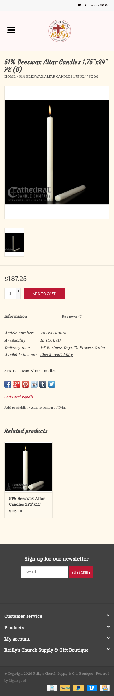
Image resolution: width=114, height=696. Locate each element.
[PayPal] (64, 688)
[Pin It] (25, 384)
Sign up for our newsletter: (57, 559)
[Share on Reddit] (34, 384)
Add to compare (43, 408)
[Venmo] (91, 688)
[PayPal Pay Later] (77, 688)
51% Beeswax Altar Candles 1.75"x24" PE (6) (58, 76)
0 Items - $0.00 (97, 5)
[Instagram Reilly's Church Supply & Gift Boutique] (72, 590)
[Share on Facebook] (7, 384)
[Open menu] (11, 30)
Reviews (72, 316)
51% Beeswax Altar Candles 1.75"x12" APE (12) (27, 501)
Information (15, 316)
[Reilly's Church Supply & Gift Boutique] (68, 30)
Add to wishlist (16, 408)
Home (10, 76)
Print (62, 408)
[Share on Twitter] (51, 384)
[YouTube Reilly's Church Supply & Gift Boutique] (62, 590)
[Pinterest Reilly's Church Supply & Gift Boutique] (51, 590)
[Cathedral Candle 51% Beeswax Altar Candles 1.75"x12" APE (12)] (28, 467)
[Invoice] (51, 688)
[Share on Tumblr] (42, 384)
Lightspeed (17, 680)
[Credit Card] (104, 688)
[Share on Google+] (16, 384)
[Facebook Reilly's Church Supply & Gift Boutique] (41, 590)
